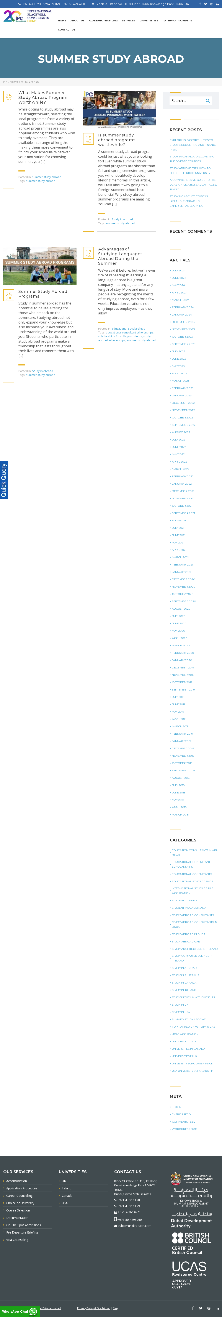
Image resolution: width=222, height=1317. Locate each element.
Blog (115, 1308)
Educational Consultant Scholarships (191, 864)
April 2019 (179, 719)
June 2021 (178, 535)
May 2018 (178, 799)
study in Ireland (184, 990)
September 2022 (184, 424)
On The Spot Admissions (23, 1225)
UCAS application (185, 1034)
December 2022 (183, 402)
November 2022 (183, 410)
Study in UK (180, 1004)
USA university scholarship (192, 1070)
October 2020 (182, 594)
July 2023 (178, 351)
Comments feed (184, 1121)
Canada (67, 1196)
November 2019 (183, 674)
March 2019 (180, 726)
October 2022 (182, 417)
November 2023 (183, 329)
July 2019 (178, 697)
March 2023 (180, 380)
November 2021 (183, 498)
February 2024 (183, 307)
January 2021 (181, 572)
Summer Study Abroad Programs (42, 294)
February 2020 (183, 652)
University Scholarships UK (192, 1063)
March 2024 (180, 299)
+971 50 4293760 (129, 1220)
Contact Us (66, 29)
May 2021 (178, 542)
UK (64, 1181)
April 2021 (179, 549)
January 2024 (182, 314)
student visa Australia (189, 907)
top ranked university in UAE (193, 1026)
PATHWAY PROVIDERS (177, 20)
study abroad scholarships (124, 338)
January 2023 (182, 395)
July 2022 (178, 439)
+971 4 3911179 (128, 1206)
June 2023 (179, 358)
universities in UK (184, 1056)
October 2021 (182, 505)
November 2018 (183, 755)
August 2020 (181, 608)
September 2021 (183, 513)
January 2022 (182, 483)
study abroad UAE (186, 941)
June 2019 (178, 704)
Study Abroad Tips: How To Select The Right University (190, 171)
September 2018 (183, 770)
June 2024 (179, 277)
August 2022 (181, 432)
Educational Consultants (192, 874)
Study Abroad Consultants (193, 915)
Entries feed (181, 1114)
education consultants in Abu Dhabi (195, 853)
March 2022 (180, 469)
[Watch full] (119, 110)
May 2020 (178, 630)
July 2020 (179, 616)
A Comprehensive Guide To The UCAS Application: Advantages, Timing (193, 184)
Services (128, 20)
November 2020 (183, 586)
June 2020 (179, 623)
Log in (176, 1107)
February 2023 (183, 388)
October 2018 (182, 763)
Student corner (184, 900)
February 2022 (183, 476)
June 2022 (179, 447)
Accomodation (16, 1181)
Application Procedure (21, 1188)
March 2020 (181, 645)
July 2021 (178, 527)
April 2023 (179, 373)
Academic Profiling (103, 20)
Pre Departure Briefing (22, 1232)
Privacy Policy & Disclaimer (93, 1308)
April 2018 (179, 807)
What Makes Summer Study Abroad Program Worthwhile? (43, 97)
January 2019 (181, 741)
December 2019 (183, 667)
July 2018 (178, 785)
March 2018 (180, 814)
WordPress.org (184, 1129)
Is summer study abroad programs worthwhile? (116, 140)
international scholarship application (193, 891)
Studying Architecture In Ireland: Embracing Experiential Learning (189, 201)
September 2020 (184, 601)
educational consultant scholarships (129, 332)
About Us (77, 20)
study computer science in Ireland (192, 958)
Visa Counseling (17, 1240)
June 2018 (179, 792)
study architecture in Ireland (195, 948)
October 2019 (182, 682)
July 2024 (178, 270)
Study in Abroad (122, 219)
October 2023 (182, 336)
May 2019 (178, 711)
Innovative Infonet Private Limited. (40, 1308)
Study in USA (181, 1012)
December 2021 (183, 491)
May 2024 (178, 285)
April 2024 (179, 292)
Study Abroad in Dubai (189, 934)
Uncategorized (184, 1041)
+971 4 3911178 (128, 1200)
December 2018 (183, 748)
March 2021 (180, 557)
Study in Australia (185, 975)
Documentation (17, 1218)
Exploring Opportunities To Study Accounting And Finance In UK (193, 144)
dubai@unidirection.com (134, 1226)
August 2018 (181, 777)
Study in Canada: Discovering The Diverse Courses (192, 159)
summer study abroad (46, 177)
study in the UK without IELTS (193, 997)
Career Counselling (19, 1196)
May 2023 (178, 366)
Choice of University (20, 1203)
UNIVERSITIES (148, 20)
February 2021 (182, 564)
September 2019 (183, 689)
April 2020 (180, 638)
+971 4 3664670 (129, 1212)
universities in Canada (188, 1048)
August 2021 (180, 520)
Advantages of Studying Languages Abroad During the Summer (120, 256)
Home (62, 20)
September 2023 (184, 344)
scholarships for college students (120, 336)
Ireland (66, 1188)
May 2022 (178, 454)
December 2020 (183, 579)
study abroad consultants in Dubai (194, 924)
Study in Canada (184, 982)
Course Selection (18, 1210)
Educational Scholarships (128, 328)
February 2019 (182, 733)
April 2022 (179, 461)
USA (65, 1203)
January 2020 (182, 660)
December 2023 (183, 322)
